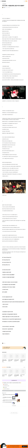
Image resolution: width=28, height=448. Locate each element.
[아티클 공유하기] (24, 7)
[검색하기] (24, 1)
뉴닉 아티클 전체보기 (14, 405)
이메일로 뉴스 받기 (25, 446)
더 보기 (24, 367)
